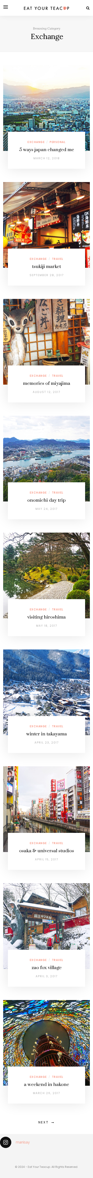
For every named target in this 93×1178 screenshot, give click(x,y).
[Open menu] (5, 7)
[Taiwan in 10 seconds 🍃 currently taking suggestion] (2, 1154)
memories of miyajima (46, 383)
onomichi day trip (46, 500)
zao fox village (47, 968)
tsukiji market (46, 267)
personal (57, 142)
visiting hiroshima (46, 617)
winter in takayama (46, 734)
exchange (36, 142)
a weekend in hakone (46, 1085)
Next (43, 1122)
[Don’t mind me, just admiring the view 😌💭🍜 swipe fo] (20, 1154)
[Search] (88, 8)
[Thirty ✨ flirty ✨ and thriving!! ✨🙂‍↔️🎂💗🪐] (76, 1154)
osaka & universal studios (46, 851)
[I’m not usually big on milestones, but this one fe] (39, 1154)
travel (57, 259)
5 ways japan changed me (46, 150)
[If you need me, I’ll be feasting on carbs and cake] (57, 1154)
